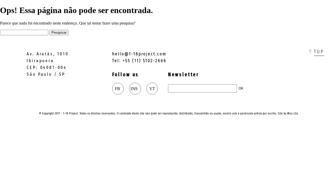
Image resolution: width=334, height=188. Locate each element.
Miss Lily (292, 113)
